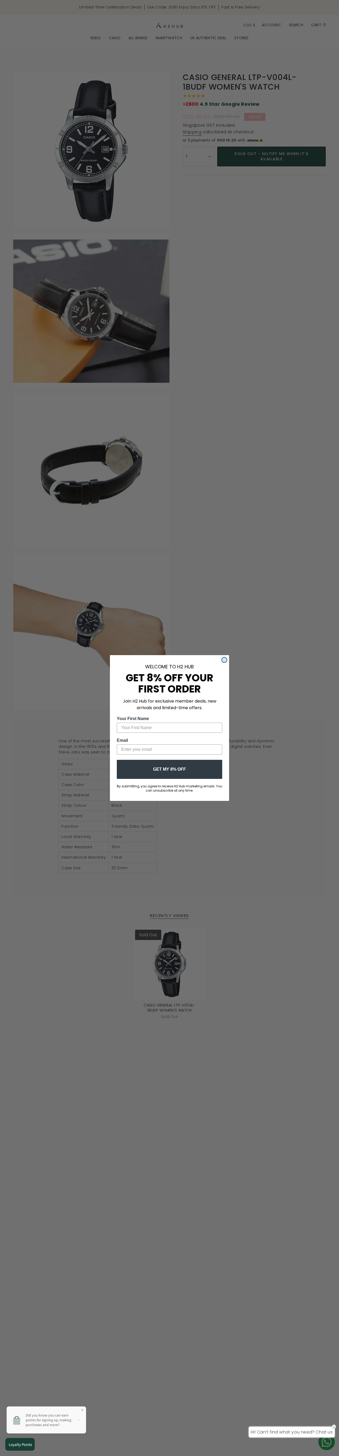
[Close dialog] (224, 660)
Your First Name (133, 718)
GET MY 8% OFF (169, 769)
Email (122, 740)
